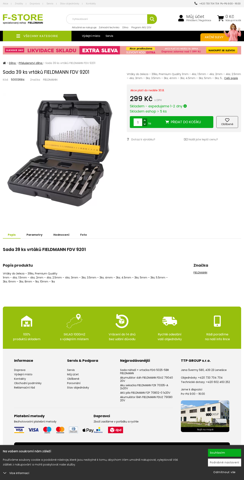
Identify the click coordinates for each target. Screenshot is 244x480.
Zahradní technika (109, 27)
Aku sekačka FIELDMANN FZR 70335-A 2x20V (144, 386)
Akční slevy (214, 37)
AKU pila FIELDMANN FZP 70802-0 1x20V (145, 393)
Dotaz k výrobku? (143, 139)
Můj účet (195, 16)
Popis (12, 235)
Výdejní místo (91, 36)
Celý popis (231, 78)
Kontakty (91, 3)
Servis (50, 3)
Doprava (35, 3)
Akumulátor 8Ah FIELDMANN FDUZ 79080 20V (146, 398)
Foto (83, 235)
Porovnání (73, 383)
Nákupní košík (233, 20)
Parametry (34, 235)
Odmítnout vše (224, 472)
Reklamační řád (24, 387)
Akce (5, 3)
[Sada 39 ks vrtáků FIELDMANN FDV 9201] (60, 150)
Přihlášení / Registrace (198, 20)
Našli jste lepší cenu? (203, 139)
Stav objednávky (69, 3)
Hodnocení (61, 235)
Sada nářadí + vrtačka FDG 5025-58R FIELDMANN (144, 371)
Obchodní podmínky (28, 383)
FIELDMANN (50, 80)
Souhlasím (217, 453)
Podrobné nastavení (224, 462)
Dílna (125, 27)
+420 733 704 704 (208, 3)
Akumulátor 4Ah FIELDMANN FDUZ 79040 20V (146, 379)
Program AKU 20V (141, 27)
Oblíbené (73, 379)
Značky (19, 3)
